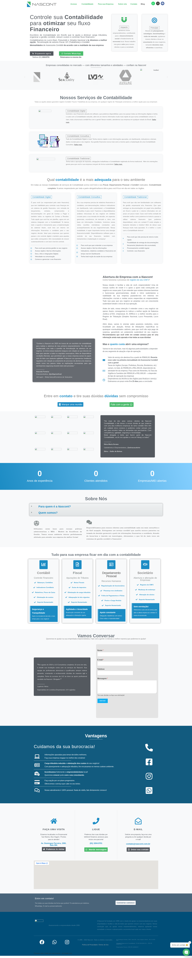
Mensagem (102, 678)
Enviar (103, 701)
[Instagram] (158, 3)
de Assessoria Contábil (67, 45)
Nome (100, 650)
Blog (143, 4)
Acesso (73, 4)
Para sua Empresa (105, 4)
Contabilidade (87, 4)
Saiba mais (78, 144)
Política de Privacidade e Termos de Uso (95, 945)
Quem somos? (48, 512)
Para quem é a (54, 506)
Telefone (101, 669)
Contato (133, 4)
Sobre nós (122, 4)
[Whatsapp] (153, 3)
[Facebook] (162, 3)
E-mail (100, 660)
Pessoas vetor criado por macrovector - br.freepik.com (53, 953)
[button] (74, 4)
